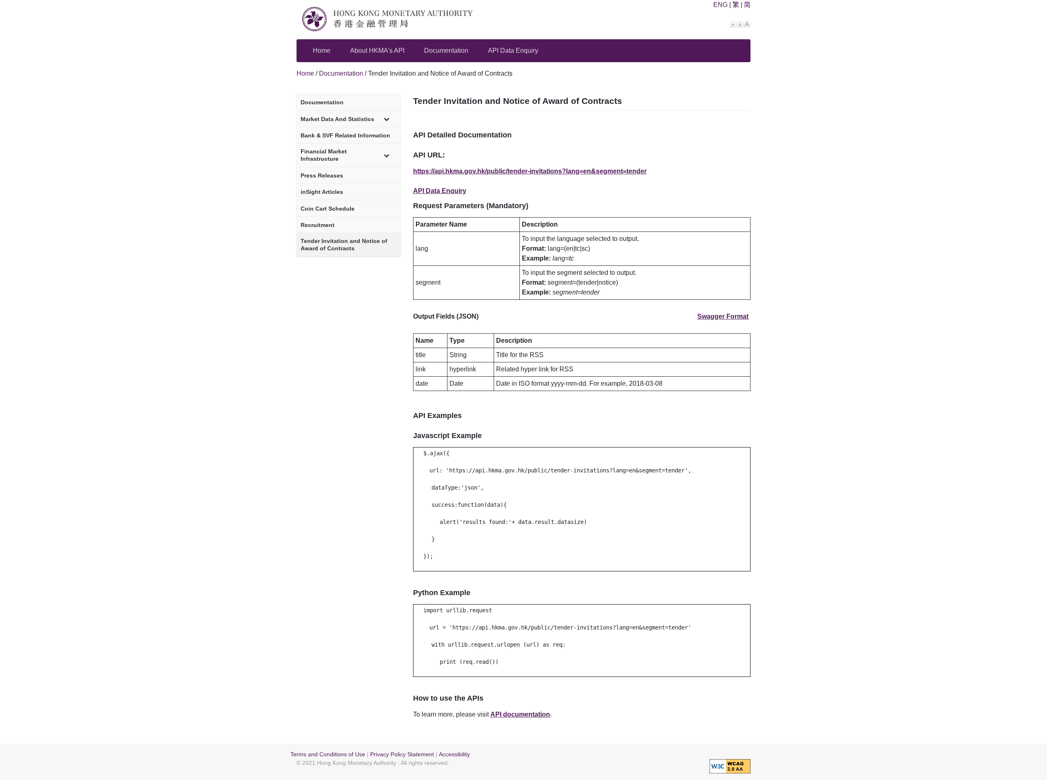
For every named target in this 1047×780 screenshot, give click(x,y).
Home (321, 50)
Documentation (446, 50)
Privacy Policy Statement (402, 754)
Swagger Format (722, 316)
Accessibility (454, 754)
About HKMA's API (377, 50)
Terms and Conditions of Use (327, 754)
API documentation (520, 714)
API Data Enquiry (513, 50)
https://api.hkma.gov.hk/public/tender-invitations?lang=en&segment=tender (530, 171)
